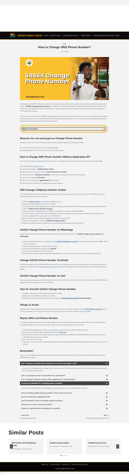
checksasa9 (16, 449)
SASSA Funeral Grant (97, 443)
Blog (64, 43)
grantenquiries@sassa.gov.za (50, 267)
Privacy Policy (55, 464)
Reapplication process (93, 309)
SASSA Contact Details (59, 443)
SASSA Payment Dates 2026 (104, 35)
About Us (44, 464)
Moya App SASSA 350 (28, 417)
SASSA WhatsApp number (67, 241)
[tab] (62, 455)
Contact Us (66, 464)
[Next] (117, 446)
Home (46, 35)
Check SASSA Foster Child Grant (97, 417)
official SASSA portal (36, 166)
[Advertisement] (64, 18)
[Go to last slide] (11, 446)
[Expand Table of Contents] (104, 129)
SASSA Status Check (70, 298)
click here (62, 332)
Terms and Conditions (79, 464)
